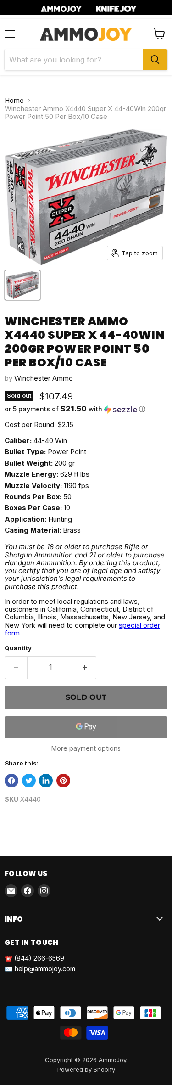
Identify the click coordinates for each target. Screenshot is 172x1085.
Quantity (18, 648)
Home (14, 100)
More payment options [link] (86, 748)
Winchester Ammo (43, 378)
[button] (86, 409)
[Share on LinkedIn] (46, 780)
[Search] (155, 59)
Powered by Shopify (86, 1069)
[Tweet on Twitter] (29, 780)
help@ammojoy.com (45, 969)
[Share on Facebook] (11, 780)
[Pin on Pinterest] (63, 780)
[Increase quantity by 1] (85, 667)
